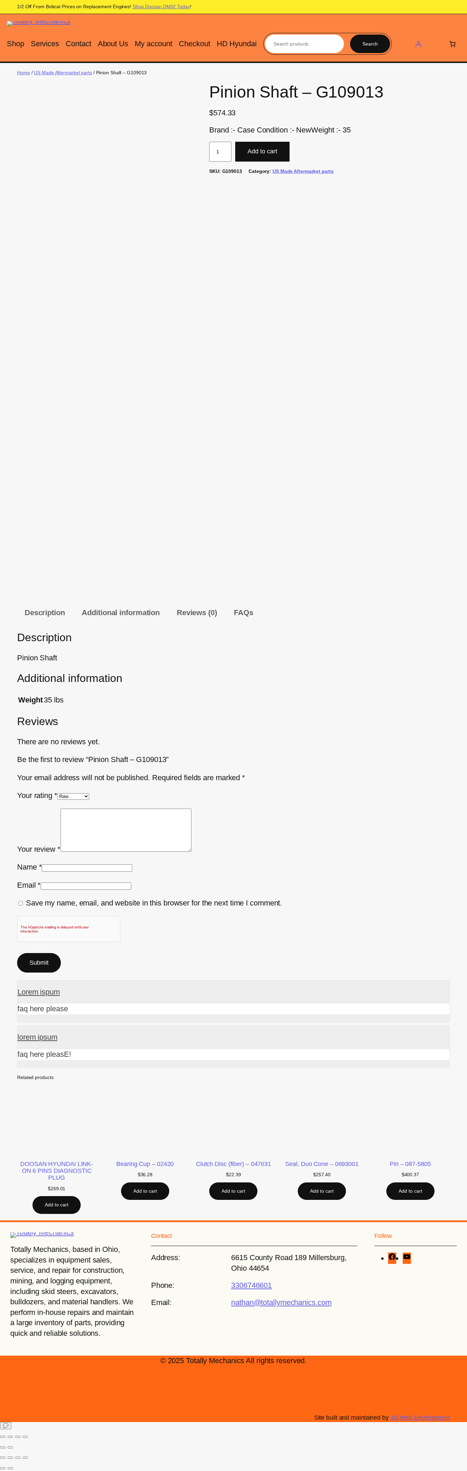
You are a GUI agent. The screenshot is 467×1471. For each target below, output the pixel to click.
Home (23, 72)
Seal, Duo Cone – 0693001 (322, 1164)
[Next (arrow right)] (10, 1447)
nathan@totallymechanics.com (281, 1302)
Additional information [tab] (121, 612)
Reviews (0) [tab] (197, 612)
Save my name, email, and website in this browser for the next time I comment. (154, 903)
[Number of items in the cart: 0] (452, 44)
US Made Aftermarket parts (63, 72)
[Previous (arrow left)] (2, 1447)
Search (370, 44)
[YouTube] (407, 1258)
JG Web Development (420, 1417)
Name (29, 867)
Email (29, 885)
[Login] (418, 44)
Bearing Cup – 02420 (145, 1164)
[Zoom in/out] (2, 1437)
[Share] (18, 1437)
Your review (39, 849)
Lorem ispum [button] (38, 992)
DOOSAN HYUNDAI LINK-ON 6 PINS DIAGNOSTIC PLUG (56, 1171)
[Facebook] (392, 1258)
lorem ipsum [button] (37, 1037)
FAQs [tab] (243, 612)
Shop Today (161, 6)
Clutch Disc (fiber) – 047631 (233, 1164)
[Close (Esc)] (25, 1437)
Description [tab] (45, 612)
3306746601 (251, 1285)
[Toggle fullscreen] (10, 1437)
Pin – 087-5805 (410, 1164)
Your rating (37, 795)
